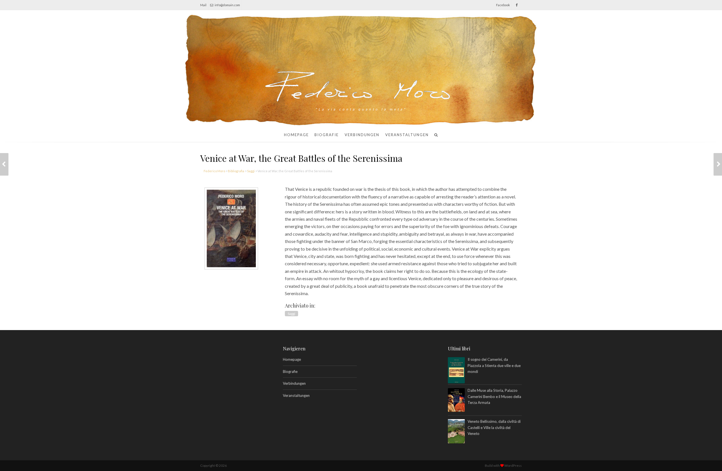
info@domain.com (227, 5)
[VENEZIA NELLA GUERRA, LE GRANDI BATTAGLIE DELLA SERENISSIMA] (718, 164)
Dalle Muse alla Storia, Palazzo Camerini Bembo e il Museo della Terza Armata (494, 396)
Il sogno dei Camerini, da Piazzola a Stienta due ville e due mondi (494, 365)
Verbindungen (362, 134)
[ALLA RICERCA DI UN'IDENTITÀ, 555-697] (4, 164)
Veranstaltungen (407, 134)
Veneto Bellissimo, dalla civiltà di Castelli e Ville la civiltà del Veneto (494, 427)
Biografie (326, 134)
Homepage (296, 134)
